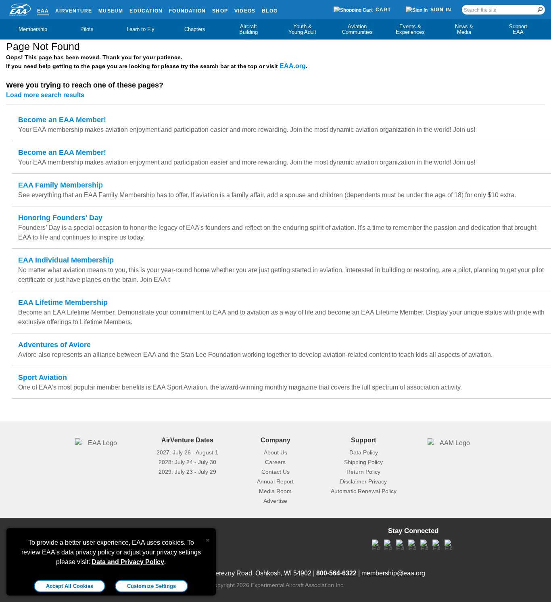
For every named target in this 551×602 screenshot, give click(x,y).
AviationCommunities (357, 29)
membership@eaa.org (393, 573)
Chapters (194, 29)
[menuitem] (33, 29)
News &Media (464, 29)
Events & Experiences (410, 29)
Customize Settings (151, 586)
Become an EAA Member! (62, 120)
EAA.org (293, 65)
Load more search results (45, 95)
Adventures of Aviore (54, 345)
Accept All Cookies (69, 586)
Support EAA (518, 29)
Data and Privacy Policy (128, 561)
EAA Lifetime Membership (63, 302)
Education (146, 11)
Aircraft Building (248, 29)
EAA (43, 11)
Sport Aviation (42, 377)
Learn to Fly (140, 29)
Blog (270, 11)
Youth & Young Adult (302, 29)
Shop (220, 11)
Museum (110, 11)
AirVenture (73, 11)
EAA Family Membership (60, 185)
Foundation (187, 11)
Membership (33, 29)
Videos (244, 11)
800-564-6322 (336, 573)
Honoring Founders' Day (60, 218)
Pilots (87, 29)
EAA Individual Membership (66, 260)
